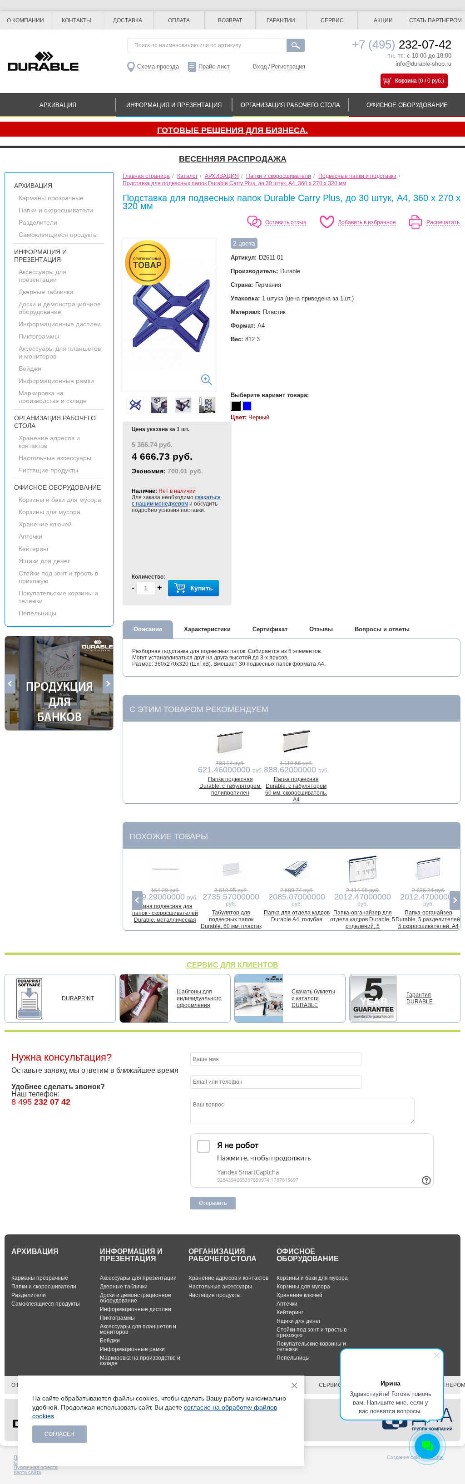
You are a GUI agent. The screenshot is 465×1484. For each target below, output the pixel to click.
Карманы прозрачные (51, 197)
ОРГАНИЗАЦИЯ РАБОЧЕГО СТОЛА (290, 105)
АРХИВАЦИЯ (58, 105)
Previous (10, 683)
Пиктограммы (39, 336)
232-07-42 (401, 44)
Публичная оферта (36, 1467)
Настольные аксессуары (55, 458)
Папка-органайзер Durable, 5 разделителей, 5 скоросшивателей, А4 (428, 919)
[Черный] (235, 405)
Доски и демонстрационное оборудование (60, 307)
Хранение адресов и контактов (228, 1278)
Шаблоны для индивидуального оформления (199, 998)
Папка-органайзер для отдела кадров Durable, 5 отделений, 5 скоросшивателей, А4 (362, 922)
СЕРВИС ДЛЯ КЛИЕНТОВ (232, 965)
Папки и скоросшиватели (56, 210)
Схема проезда (158, 66)
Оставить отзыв (285, 222)
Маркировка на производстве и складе (53, 396)
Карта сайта (27, 1472)
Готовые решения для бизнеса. (232, 130)
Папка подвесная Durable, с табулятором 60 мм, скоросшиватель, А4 (296, 789)
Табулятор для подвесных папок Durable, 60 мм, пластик (231, 919)
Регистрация (288, 66)
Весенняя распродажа (233, 158)
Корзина (406, 81)
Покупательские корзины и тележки (311, 1346)
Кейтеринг (34, 548)
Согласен (59, 1434)
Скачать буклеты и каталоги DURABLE (313, 998)
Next (108, 683)
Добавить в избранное (367, 222)
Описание (148, 629)
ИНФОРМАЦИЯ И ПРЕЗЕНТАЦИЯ (174, 105)
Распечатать (443, 222)
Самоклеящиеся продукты (58, 234)
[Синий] (247, 405)
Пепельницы (37, 613)
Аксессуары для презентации (42, 275)
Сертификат (269, 629)
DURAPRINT (78, 998)
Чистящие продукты (48, 470)
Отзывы (321, 629)
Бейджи (30, 368)
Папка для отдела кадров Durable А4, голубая (297, 916)
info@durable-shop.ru (423, 63)
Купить (201, 588)
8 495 (40, 1101)
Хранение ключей (45, 524)
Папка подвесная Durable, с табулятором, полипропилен (230, 786)
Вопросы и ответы (382, 629)
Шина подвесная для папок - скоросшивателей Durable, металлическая (165, 913)
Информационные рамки (56, 380)
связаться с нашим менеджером (176, 500)
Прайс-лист (214, 66)
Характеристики (207, 629)
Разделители (38, 222)
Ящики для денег (44, 561)
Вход (260, 66)
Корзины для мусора (49, 512)
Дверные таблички (46, 291)
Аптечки (30, 536)
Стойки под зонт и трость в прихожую (311, 1332)
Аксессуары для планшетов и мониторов (138, 1329)
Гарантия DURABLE (419, 998)
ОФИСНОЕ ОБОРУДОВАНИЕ (407, 105)
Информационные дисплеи (60, 324)
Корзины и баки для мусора (60, 499)
